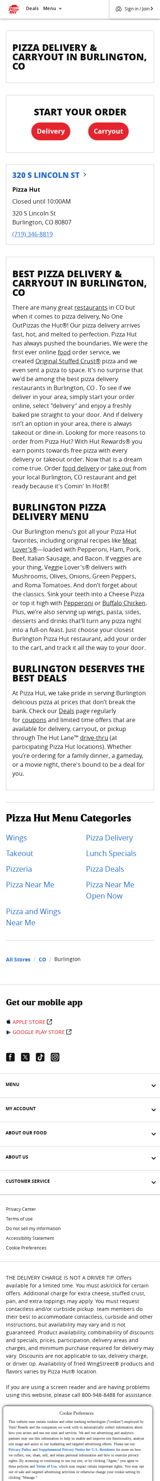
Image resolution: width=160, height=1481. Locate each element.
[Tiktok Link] (43, 1057)
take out (119, 468)
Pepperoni (78, 603)
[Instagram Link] (58, 1057)
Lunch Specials (111, 853)
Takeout (19, 853)
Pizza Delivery (109, 838)
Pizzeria (19, 869)
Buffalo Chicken (123, 603)
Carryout (108, 131)
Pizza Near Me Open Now (110, 890)
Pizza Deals (105, 869)
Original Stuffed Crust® (67, 361)
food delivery (81, 468)
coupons (34, 720)
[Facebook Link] (13, 1057)
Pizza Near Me (30, 885)
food (64, 352)
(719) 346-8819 (32, 234)
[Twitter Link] (28, 1057)
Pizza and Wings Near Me (33, 917)
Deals (32, 8)
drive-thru (94, 738)
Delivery (51, 131)
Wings (16, 838)
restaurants (91, 307)
